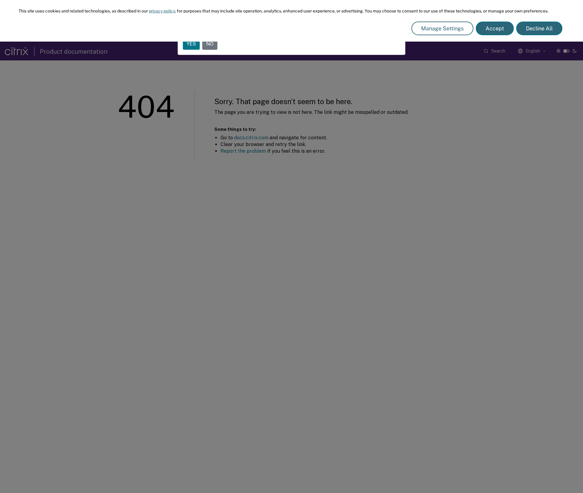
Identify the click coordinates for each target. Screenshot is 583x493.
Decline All (539, 28)
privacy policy (162, 10)
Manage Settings (442, 28)
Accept (495, 28)
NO (209, 44)
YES (191, 44)
